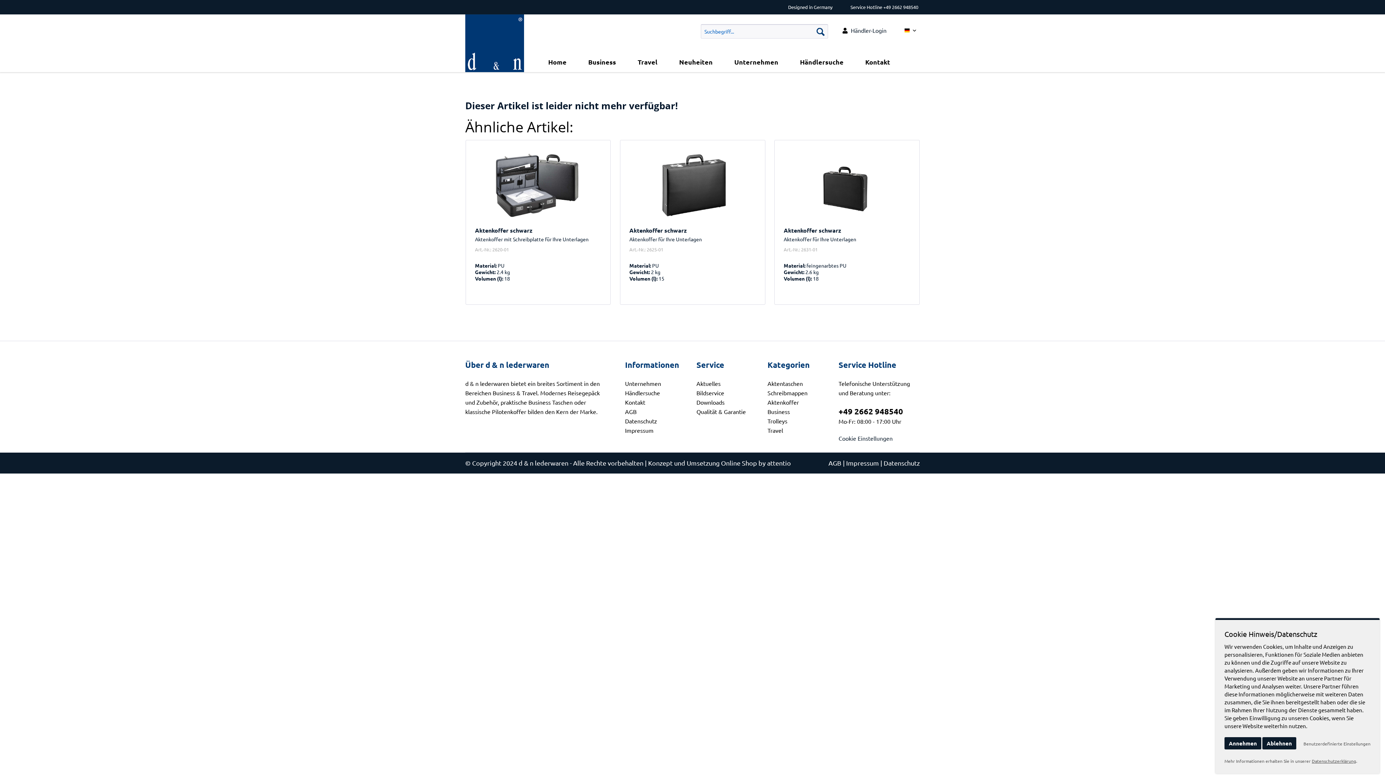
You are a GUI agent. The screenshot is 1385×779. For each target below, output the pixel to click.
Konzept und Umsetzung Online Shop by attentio (719, 463)
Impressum (639, 430)
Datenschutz (641, 420)
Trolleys (777, 420)
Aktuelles (708, 383)
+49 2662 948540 (871, 411)
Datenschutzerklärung (1334, 761)
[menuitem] (864, 30)
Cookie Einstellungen (866, 438)
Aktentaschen (785, 383)
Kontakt (635, 402)
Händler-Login (869, 30)
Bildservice (710, 392)
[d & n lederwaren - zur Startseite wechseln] (494, 23)
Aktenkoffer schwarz (503, 230)
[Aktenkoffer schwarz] (538, 185)
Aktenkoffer (783, 402)
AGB (631, 411)
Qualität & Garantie (721, 411)
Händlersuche (642, 392)
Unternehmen (643, 383)
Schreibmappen (788, 392)
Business (779, 411)
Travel (775, 430)
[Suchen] (820, 31)
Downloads (710, 402)
